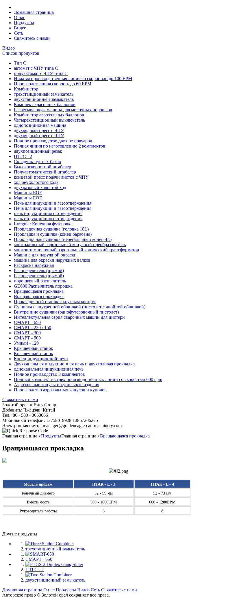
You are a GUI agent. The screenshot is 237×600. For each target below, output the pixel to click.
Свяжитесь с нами (20, 399)
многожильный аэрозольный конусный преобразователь (70, 244)
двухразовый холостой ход (40, 187)
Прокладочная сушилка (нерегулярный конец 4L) (63, 239)
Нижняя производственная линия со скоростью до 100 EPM (73, 78)
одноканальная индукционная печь (49, 369)
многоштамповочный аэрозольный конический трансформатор (76, 249)
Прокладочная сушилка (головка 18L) (51, 229)
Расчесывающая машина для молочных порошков (63, 109)
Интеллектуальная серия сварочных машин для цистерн (69, 317)
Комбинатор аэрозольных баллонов (49, 114)
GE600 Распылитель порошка (43, 286)
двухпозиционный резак (38, 151)
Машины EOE (28, 192)
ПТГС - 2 (23, 156)
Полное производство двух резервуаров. (53, 140)
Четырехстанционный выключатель (49, 120)
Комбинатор (26, 88)
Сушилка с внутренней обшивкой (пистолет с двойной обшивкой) (79, 306)
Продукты (51, 435)
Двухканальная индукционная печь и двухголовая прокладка (74, 363)
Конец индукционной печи (41, 358)
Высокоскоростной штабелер (42, 166)
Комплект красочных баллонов (44, 104)
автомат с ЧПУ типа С (36, 68)
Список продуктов (20, 53)
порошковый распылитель (40, 280)
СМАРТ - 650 (27, 322)
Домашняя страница (22, 589)
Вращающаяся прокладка (39, 291)
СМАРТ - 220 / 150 (32, 327)
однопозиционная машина (40, 125)
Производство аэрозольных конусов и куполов (60, 389)
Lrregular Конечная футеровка (43, 223)
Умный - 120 (26, 343)
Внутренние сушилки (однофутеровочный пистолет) (66, 312)
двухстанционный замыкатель (44, 99)
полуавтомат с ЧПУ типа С (41, 73)
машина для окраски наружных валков (52, 260)
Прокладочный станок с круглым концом (55, 301)
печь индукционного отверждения (48, 213)
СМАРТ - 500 (27, 337)
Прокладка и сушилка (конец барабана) (53, 234)
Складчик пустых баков (37, 161)
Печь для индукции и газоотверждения (52, 203)
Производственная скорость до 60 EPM (52, 83)
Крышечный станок (33, 348)
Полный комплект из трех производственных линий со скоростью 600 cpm (88, 379)
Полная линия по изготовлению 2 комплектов (59, 146)
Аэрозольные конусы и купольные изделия (56, 384)
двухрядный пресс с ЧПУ (39, 130)
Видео (8, 48)
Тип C (20, 63)
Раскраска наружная (34, 265)
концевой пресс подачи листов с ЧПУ (51, 177)
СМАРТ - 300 (27, 332)
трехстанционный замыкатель (43, 94)
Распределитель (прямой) (39, 270)
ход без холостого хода (36, 182)
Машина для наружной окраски (45, 254)
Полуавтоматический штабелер (45, 171)
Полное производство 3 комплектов (49, 374)
